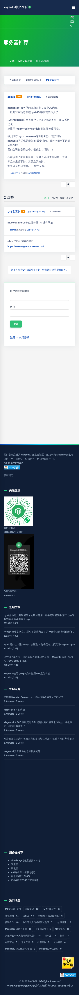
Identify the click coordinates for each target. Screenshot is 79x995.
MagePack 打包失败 (14, 709)
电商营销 (11, 942)
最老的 (69, 197)
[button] (13, 22)
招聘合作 (12, 922)
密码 (12, 306)
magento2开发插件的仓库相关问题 (22, 751)
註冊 (12, 337)
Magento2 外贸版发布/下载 (20, 948)
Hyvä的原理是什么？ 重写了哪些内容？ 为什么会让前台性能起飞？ (39, 631)
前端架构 (43, 942)
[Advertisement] (39, 395)
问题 (12, 61)
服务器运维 (43, 929)
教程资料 (12, 915)
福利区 (28, 915)
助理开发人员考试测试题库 (38, 922)
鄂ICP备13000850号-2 (60, 985)
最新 (62, 197)
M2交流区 (13, 909)
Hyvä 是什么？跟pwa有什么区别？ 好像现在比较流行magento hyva (39, 644)
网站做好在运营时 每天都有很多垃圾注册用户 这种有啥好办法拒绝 (39, 738)
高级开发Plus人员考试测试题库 (23, 935)
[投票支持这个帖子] (64, 184)
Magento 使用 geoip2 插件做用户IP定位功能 (27, 673)
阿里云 (14, 864)
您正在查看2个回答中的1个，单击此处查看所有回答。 (39, 269)
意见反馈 (27, 942)
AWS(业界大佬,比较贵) (23, 872)
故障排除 (64, 922)
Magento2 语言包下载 (18, 929)
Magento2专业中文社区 (33, 985)
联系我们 (8, 475)
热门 (46, 197)
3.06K (19, 97)
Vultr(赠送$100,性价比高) (24, 880)
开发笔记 (32, 909)
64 (23, 211)
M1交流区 (62, 929)
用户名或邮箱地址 (19, 291)
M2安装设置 (25, 61)
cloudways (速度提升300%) (25, 860)
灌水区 (50, 935)
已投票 (54, 197)
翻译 (64, 935)
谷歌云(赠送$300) (20, 876)
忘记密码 (24, 337)
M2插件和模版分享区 (50, 915)
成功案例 (59, 942)
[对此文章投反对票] (72, 184)
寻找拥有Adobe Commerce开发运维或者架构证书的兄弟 (33, 697)
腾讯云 (14, 868)
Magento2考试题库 (50, 948)
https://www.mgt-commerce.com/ (26, 246)
